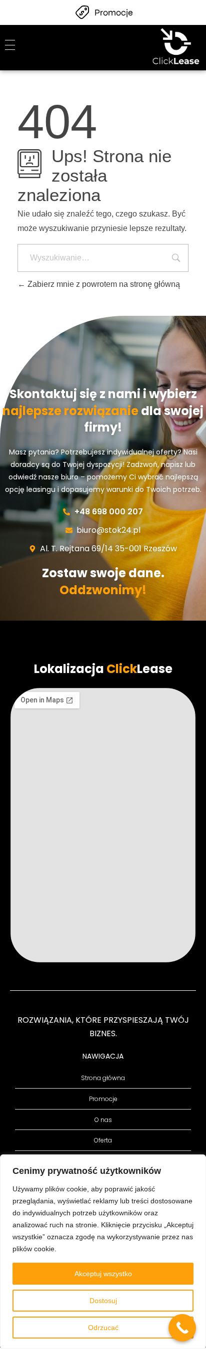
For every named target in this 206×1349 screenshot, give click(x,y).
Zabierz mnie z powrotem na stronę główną (103, 284)
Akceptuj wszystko (103, 1274)
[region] (103, 1251)
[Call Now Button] (182, 1328)
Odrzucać (103, 1328)
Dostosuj (103, 1301)
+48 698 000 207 (108, 511)
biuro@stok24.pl (108, 530)
